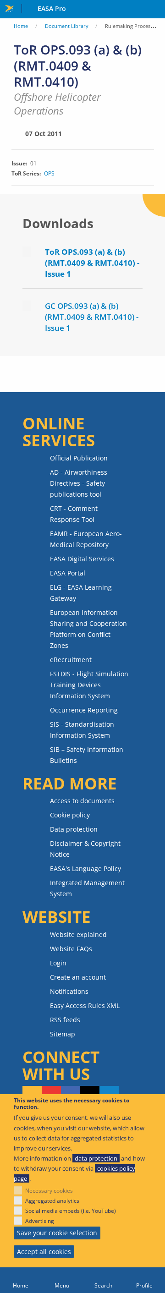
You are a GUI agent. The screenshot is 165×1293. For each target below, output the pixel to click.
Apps (156, 9)
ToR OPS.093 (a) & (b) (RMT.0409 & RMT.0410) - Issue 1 (92, 263)
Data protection (74, 829)
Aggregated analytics (52, 1201)
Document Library (66, 25)
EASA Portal (67, 573)
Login (58, 963)
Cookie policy (70, 815)
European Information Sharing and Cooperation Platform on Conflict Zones (88, 629)
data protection (96, 1158)
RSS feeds (65, 1019)
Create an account (78, 977)
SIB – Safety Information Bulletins (86, 755)
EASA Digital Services (82, 558)
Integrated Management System (87, 888)
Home (21, 25)
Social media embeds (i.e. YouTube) (70, 1211)
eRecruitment (71, 659)
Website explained (78, 934)
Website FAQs (71, 948)
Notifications (69, 991)
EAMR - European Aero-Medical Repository (86, 539)
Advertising (39, 1221)
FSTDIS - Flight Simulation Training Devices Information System (89, 684)
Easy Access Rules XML (85, 1005)
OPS (49, 173)
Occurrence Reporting (84, 710)
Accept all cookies (44, 1251)
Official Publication (79, 458)
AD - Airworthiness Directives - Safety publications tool (78, 483)
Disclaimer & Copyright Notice (85, 849)
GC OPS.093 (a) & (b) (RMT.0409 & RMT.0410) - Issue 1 (91, 317)
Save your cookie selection (57, 1232)
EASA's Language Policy (85, 868)
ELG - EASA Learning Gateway (81, 593)
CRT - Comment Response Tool (74, 514)
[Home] (20, 1280)
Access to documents (82, 800)
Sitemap (62, 1034)
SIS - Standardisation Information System (82, 730)
